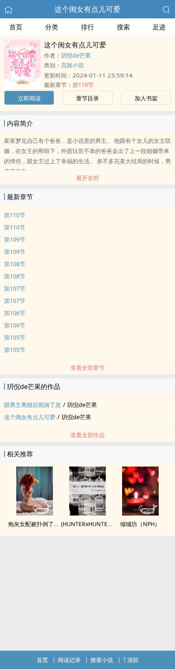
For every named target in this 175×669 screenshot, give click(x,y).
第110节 (83, 85)
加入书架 (146, 98)
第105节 (14, 337)
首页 (15, 26)
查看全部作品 (87, 435)
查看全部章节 (87, 367)
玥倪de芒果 (76, 55)
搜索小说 (101, 660)
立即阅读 (29, 98)
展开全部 (87, 178)
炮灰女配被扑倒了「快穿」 (42, 524)
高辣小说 (72, 65)
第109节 (14, 239)
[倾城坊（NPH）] (140, 513)
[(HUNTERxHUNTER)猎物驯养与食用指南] (87, 513)
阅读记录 (69, 660)
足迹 (159, 26)
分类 (51, 26)
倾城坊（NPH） (140, 524)
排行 (87, 26)
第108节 (14, 264)
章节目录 (87, 98)
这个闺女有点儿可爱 (87, 9)
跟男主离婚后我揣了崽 (32, 405)
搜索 (123, 26)
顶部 (132, 660)
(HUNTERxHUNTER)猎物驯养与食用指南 (112, 524)
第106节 (14, 313)
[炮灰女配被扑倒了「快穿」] (34, 513)
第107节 (14, 288)
